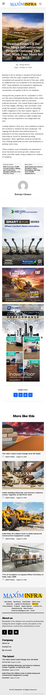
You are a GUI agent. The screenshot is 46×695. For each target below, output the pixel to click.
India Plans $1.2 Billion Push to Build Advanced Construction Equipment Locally (22, 535)
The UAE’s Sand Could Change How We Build (21, 454)
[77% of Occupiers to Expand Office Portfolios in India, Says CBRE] (23, 557)
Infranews (23, 39)
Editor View (6, 662)
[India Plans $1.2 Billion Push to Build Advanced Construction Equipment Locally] (23, 516)
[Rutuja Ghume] (23, 186)
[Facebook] (15, 395)
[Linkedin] (25, 395)
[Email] (30, 395)
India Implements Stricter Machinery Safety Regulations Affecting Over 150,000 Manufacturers (34, 170)
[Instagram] (10, 632)
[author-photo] (3, 457)
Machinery (6, 678)
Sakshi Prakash (10, 457)
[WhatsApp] (20, 395)
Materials (5, 670)
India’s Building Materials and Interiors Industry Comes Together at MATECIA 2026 (22, 494)
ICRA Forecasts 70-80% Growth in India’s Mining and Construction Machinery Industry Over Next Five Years (11, 170)
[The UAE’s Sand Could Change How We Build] (23, 436)
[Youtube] (16, 632)
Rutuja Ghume (24, 65)
